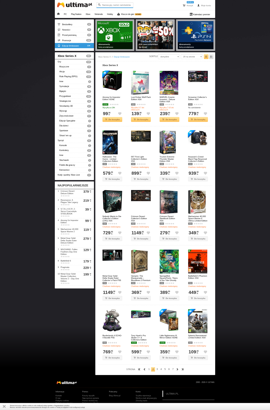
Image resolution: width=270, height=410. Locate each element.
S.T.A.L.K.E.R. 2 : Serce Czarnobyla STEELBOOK (68, 211)
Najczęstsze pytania (90, 398)
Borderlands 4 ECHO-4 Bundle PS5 (112, 337)
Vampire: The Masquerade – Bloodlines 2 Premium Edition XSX (140, 279)
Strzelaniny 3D (74, 106)
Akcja (74, 71)
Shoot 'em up (74, 135)
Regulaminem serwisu (61, 405)
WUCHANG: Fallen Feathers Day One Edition (69, 251)
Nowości (74, 29)
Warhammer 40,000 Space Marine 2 (69, 230)
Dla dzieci (74, 125)
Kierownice (74, 170)
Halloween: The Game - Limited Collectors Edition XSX (110, 160)
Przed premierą (74, 35)
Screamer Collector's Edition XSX (197, 98)
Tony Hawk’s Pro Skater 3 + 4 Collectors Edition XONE (139, 339)
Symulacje (74, 86)
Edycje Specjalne (74, 120)
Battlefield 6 (66, 261)
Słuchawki (74, 160)
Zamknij (4, 406)
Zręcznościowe (74, 116)
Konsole (74, 145)
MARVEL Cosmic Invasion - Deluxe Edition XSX (167, 99)
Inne (74, 81)
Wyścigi (74, 111)
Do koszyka (114, 119)
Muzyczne (74, 66)
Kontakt (59, 396)
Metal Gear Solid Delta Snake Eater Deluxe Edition (69, 240)
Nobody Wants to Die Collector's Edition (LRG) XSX (112, 218)
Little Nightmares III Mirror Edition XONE (169, 337)
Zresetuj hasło (141, 401)
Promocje (74, 40)
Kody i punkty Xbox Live (74, 175)
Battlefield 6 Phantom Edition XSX (197, 277)
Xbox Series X (74, 55)
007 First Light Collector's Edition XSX (139, 159)
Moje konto (204, 5)
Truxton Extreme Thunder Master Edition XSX (167, 159)
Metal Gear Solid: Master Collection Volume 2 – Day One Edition (70, 277)
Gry (74, 61)
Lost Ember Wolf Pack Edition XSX (141, 98)
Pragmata (65, 267)
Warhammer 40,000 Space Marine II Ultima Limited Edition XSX (197, 219)
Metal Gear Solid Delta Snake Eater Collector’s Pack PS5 (112, 278)
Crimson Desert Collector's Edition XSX (139, 218)
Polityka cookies (62, 401)
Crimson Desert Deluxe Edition (68, 192)
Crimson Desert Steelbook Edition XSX (167, 218)
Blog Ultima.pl (114, 396)
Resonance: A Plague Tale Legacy (69, 201)
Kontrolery (74, 150)
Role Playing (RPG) (74, 76)
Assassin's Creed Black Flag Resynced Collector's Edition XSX (197, 160)
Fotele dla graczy (74, 165)
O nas (58, 398)
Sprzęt (74, 140)
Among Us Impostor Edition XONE (111, 98)
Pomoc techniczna (89, 401)
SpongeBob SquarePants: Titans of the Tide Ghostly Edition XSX (169, 279)
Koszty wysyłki (88, 396)
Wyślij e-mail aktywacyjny (146, 398)
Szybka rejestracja (143, 396)
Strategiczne (74, 101)
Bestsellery (74, 24)
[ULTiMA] (75, 5)
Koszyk (188, 5)
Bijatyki (74, 91)
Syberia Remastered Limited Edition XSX (197, 337)
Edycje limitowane (74, 45)
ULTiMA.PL (172, 393)
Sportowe (74, 130)
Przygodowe (74, 96)
